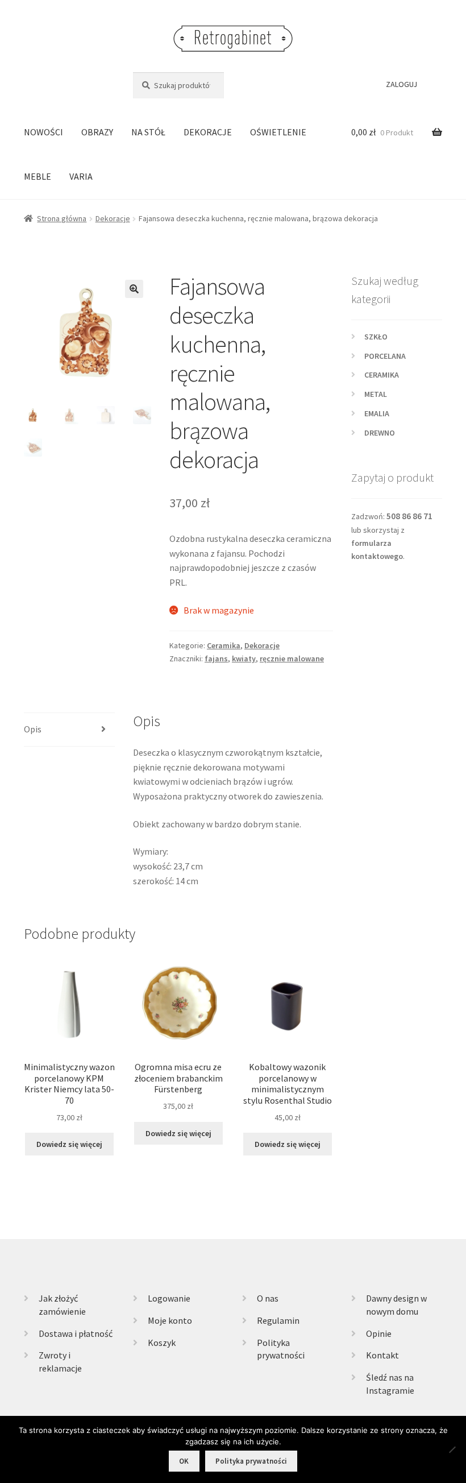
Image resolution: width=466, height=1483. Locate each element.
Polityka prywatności (251, 1461)
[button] (134, 289)
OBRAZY (97, 132)
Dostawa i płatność (76, 1333)
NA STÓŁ (148, 132)
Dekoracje (112, 218)
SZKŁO (376, 337)
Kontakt (382, 1355)
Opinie (379, 1333)
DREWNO (379, 433)
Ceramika (223, 645)
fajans (216, 658)
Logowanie (169, 1298)
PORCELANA (385, 356)
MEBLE (37, 176)
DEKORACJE (208, 132)
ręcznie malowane (292, 658)
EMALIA (376, 413)
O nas (267, 1298)
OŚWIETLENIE (278, 132)
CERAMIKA (381, 375)
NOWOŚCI (43, 132)
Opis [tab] (32, 729)
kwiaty (244, 658)
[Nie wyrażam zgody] (451, 1449)
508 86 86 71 (409, 516)
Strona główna (61, 218)
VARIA (81, 176)
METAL (375, 394)
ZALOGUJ (401, 84)
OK (184, 1461)
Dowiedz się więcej (69, 1144)
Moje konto (170, 1320)
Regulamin (278, 1320)
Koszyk (162, 1342)
